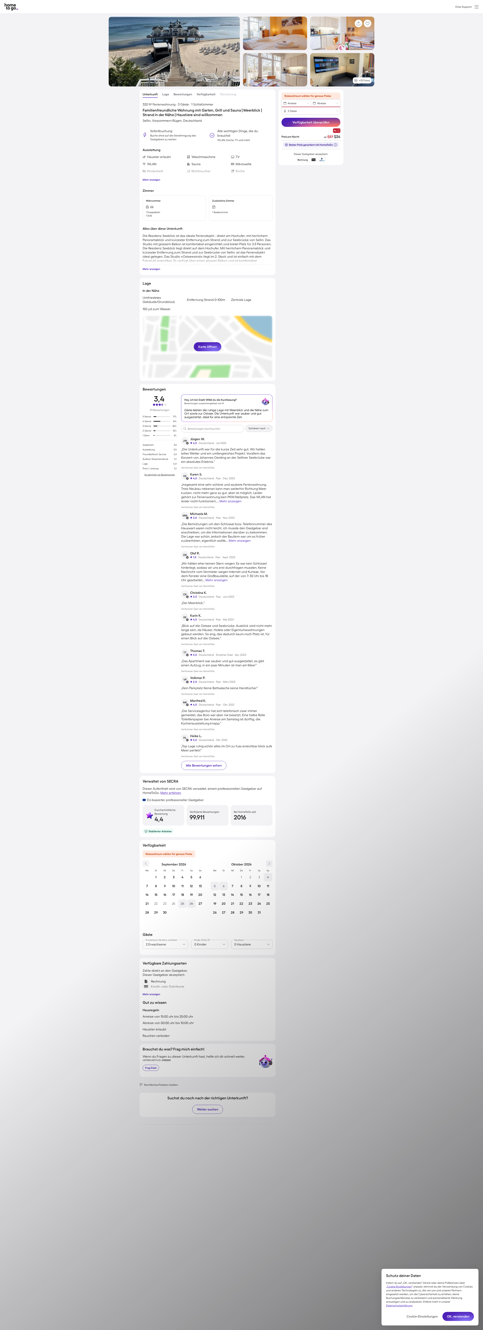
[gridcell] (156, 877)
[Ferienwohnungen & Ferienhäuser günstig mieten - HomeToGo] (11, 7)
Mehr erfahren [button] (170, 792)
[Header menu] (476, 7)
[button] (476, 7)
